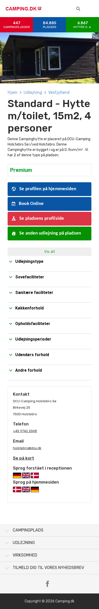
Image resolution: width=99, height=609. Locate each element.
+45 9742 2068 (25, 431)
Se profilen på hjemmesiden (47, 189)
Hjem (13, 92)
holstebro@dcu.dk (27, 448)
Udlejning (33, 92)
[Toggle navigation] (91, 8)
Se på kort (23, 458)
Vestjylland (59, 92)
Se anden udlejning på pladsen (49, 233)
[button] (78, 8)
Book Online (31, 203)
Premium (21, 170)
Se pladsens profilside (41, 218)
